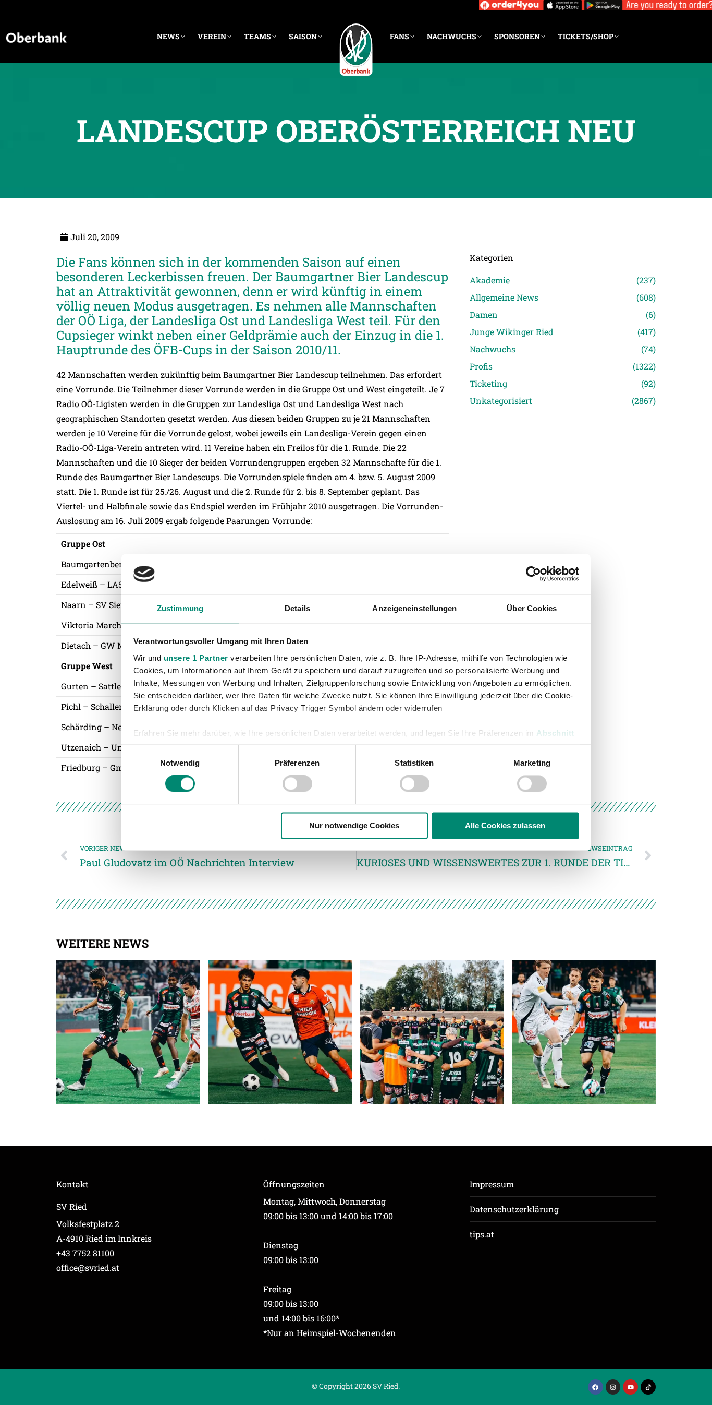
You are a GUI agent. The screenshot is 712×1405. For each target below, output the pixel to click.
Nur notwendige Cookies (354, 825)
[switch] (297, 784)
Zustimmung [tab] (180, 608)
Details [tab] (297, 608)
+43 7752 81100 (85, 1252)
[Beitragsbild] (128, 1032)
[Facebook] (595, 1387)
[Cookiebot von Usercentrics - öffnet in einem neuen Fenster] (533, 574)
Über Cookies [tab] (532, 608)
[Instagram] (613, 1387)
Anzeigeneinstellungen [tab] (414, 608)
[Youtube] (630, 1387)
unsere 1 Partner (196, 657)
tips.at (482, 1234)
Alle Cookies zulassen (505, 825)
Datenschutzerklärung (514, 1209)
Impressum (492, 1183)
